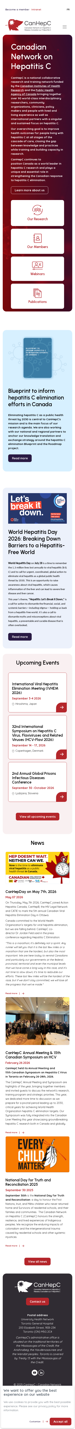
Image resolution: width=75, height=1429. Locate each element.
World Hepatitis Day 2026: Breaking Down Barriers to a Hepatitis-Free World (36, 542)
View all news (37, 1261)
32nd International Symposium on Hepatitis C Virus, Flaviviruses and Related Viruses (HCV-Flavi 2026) (37, 733)
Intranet (36, 9)
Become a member (17, 9)
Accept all (61, 1421)
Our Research (37, 219)
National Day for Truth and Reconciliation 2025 (28, 1182)
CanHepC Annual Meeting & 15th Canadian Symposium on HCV (33, 1055)
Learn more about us (29, 190)
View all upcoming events (38, 816)
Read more (20, 458)
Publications (37, 302)
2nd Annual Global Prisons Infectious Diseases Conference (34, 777)
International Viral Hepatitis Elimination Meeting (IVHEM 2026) (35, 688)
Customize (34, 1421)
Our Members (37, 247)
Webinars (37, 274)
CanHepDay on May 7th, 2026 (30, 892)
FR (68, 9)
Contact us (37, 1301)
